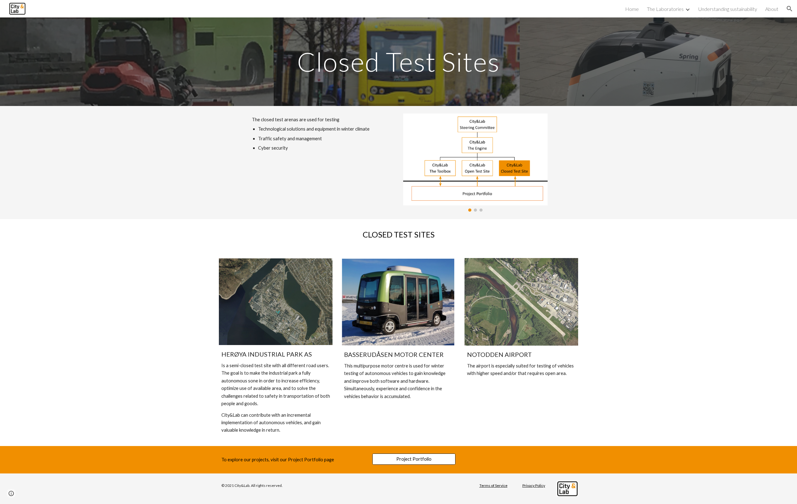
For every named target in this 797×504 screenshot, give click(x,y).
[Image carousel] (475, 162)
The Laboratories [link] (665, 9)
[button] (789, 8)
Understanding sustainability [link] (727, 9)
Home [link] (632, 9)
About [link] (771, 9)
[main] (398, 61)
